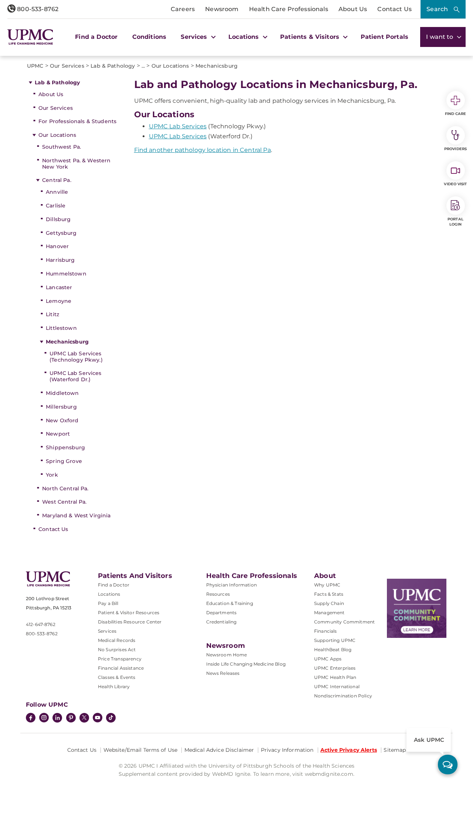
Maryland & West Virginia (76, 515)
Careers (183, 9)
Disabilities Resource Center (129, 622)
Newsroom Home (226, 654)
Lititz (52, 314)
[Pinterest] (71, 718)
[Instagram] (44, 718)
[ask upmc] (447, 764)
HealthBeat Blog (332, 649)
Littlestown (61, 328)
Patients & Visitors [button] (310, 36)
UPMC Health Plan (335, 677)
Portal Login (455, 222)
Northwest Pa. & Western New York (76, 163)
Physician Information (231, 585)
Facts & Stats (328, 594)
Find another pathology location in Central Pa (202, 149)
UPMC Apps (327, 659)
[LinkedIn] (57, 718)
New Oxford (62, 420)
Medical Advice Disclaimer (219, 750)
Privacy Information (287, 750)
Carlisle (55, 205)
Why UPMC (327, 585)
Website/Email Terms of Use (140, 750)
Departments (221, 612)
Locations (109, 594)
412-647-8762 (40, 624)
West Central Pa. (64, 501)
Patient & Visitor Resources (128, 612)
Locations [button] (244, 36)
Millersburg (61, 406)
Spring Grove (64, 461)
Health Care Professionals (288, 9)
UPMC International (337, 686)
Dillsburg (58, 219)
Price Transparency (120, 659)
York (52, 474)
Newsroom (221, 9)
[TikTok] (111, 718)
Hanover (57, 246)
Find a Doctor (96, 36)
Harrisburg (60, 260)
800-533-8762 (37, 9)
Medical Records (116, 640)
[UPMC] (30, 37)
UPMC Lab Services (178, 126)
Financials (325, 631)
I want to (440, 36)
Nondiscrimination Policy (343, 696)
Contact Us (394, 9)
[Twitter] (84, 718)
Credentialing (221, 622)
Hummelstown (66, 273)
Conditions (149, 36)
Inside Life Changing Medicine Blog (246, 664)
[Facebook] (30, 718)
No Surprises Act (117, 649)
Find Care (455, 113)
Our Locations (57, 135)
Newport (58, 433)
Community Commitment (344, 622)
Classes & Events (117, 677)
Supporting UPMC (334, 640)
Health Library (114, 686)
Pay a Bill (108, 603)
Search (437, 9)
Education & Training (229, 603)
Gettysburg (61, 233)
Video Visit (455, 184)
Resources (218, 594)
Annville (57, 192)
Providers (455, 148)
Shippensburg (65, 447)
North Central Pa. (65, 488)
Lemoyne (58, 301)
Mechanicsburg (67, 341)
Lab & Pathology (57, 82)
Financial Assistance (121, 668)
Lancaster (59, 287)
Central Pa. (56, 180)
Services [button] (195, 36)
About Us (352, 9)
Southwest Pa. (61, 146)
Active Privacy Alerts (348, 750)
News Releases (223, 673)
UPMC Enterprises (335, 668)
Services (107, 631)
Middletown (62, 393)
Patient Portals (384, 36)
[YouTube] (97, 718)
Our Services (55, 108)
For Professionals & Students (77, 121)
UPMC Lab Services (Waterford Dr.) (75, 376)
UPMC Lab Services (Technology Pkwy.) (76, 356)
